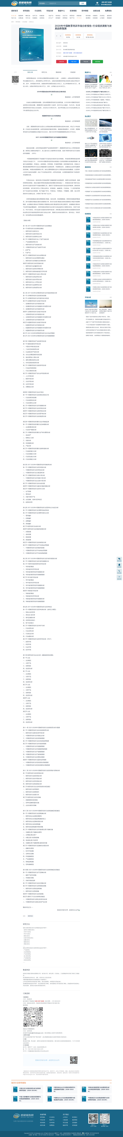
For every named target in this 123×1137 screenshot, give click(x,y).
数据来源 (58, 72)
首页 (12, 21)
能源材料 (20, 15)
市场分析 (49, 11)
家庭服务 (109, 18)
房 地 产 (51, 18)
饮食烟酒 (95, 18)
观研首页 (14, 11)
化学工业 (35, 15)
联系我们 (74, 1117)
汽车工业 (28, 18)
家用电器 (65, 18)
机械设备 (42, 15)
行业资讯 (38, 11)
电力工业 (13, 18)
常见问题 (65, 1122)
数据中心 (61, 11)
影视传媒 (79, 15)
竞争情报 (85, 11)
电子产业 (72, 18)
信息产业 (51, 15)
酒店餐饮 (88, 18)
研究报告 (26, 11)
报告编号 (58, 43)
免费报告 (108, 11)
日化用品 (102, 15)
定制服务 (74, 1122)
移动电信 (58, 15)
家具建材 (58, 18)
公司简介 (65, 1117)
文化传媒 (24, 21)
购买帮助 (74, 1120)
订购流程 (72, 72)
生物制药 (95, 15)
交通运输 (20, 18)
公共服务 (102, 18)
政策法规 (96, 11)
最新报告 (88, 167)
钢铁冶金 (28, 15)
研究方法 (44, 72)
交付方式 (58, 49)
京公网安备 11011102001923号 (91, 1133)
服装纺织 (109, 15)
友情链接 (74, 1125)
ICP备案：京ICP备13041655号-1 (63, 1134)
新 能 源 (13, 15)
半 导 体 (79, 18)
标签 (24, 916)
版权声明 (65, 1125)
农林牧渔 (42, 18)
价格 (58, 36)
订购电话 (58, 53)
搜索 (82, 3)
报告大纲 (30, 72)
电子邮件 (58, 56)
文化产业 (65, 15)
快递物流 (35, 18)
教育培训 (72, 15)
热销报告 (88, 214)
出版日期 (58, 46)
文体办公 (31, 21)
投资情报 (73, 11)
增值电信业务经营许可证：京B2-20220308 (83, 1134)
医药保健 (88, 15)
